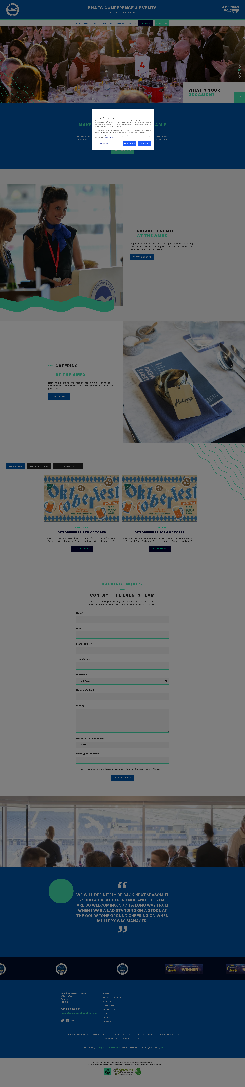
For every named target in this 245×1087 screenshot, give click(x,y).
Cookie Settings (105, 143)
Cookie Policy (109, 137)
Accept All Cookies (144, 143)
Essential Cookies (129, 143)
